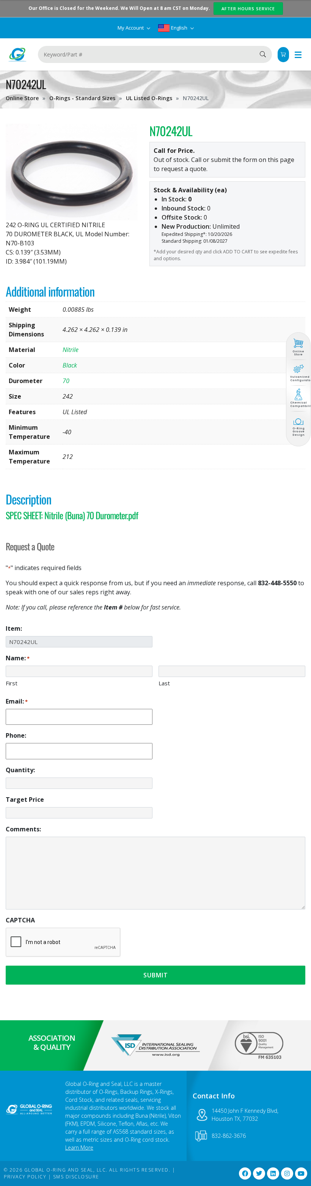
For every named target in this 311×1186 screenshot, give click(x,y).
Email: (17, 701)
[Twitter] (259, 1173)
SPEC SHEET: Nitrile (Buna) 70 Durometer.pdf (72, 515)
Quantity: (20, 770)
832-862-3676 (229, 1135)
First (11, 683)
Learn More (79, 1147)
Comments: (23, 829)
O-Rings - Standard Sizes (82, 98)
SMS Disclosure (76, 1176)
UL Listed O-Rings (149, 98)
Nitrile (71, 350)
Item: (14, 628)
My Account (131, 27)
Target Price (25, 799)
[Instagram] (287, 1173)
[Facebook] (245, 1173)
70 (66, 381)
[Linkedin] (273, 1173)
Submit (155, 975)
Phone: (16, 735)
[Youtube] (301, 1173)
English (179, 27)
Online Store (22, 98)
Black (70, 365)
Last (164, 683)
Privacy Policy (25, 1176)
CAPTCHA (20, 920)
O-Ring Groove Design (298, 432)
